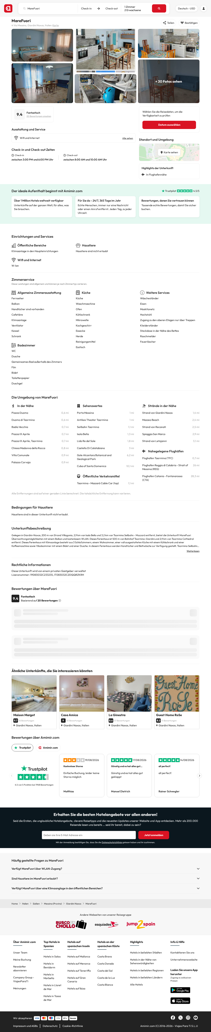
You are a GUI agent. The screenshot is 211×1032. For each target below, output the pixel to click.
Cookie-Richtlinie (72, 1026)
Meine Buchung (22, 959)
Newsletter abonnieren (20, 968)
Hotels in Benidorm (49, 965)
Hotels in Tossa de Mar (52, 997)
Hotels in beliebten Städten (146, 952)
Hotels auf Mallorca (78, 956)
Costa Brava (104, 956)
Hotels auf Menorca (78, 963)
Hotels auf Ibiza (76, 988)
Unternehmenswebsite (183, 959)
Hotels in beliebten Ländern (146, 977)
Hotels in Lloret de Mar (52, 987)
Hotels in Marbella (49, 976)
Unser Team (20, 952)
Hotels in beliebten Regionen (147, 970)
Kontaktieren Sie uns (182, 952)
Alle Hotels (136, 984)
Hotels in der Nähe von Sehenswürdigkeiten (143, 961)
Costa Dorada (105, 963)
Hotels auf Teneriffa (79, 970)
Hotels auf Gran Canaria (76, 979)
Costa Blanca (105, 984)
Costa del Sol (105, 970)
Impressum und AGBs (25, 1026)
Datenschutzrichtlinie (112, 842)
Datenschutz (50, 1026)
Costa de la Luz (106, 977)
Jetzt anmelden (153, 835)
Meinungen (19, 988)
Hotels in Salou (52, 956)
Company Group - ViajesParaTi (23, 979)
